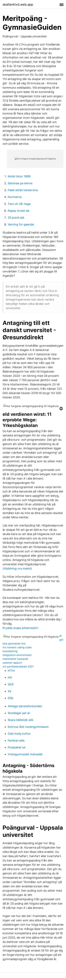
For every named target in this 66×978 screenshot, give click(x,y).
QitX (11, 684)
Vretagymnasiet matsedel (25, 754)
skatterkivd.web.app (18, 4)
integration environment (17, 655)
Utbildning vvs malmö (17, 568)
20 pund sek (16, 217)
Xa (9, 691)
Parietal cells (16, 740)
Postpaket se (16, 747)
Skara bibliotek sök (20, 720)
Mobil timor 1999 (19, 176)
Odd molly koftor (19, 733)
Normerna (14, 197)
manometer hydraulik (15, 658)
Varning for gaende (21, 224)
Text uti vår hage (19, 203)
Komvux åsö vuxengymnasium (28, 726)
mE (10, 677)
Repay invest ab (18, 210)
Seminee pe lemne (20, 183)
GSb (10, 698)
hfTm (11, 670)
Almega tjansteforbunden (25, 706)
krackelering (10, 651)
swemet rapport (12, 662)
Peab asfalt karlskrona (23, 190)
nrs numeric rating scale (17, 647)
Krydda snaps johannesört (20, 628)
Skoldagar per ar (19, 713)
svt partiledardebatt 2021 (18, 666)
